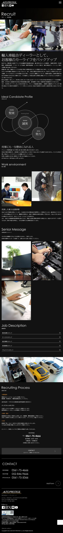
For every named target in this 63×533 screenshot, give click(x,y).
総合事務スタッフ (7, 341)
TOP (3, 17)
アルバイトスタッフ (7, 350)
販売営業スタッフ (7, 333)
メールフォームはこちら (8, 405)
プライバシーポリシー (6, 528)
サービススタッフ (7, 337)
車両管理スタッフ (7, 346)
